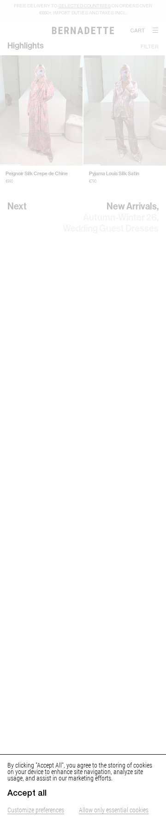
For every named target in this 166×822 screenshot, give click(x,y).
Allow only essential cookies (113, 809)
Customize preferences (35, 809)
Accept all (27, 793)
